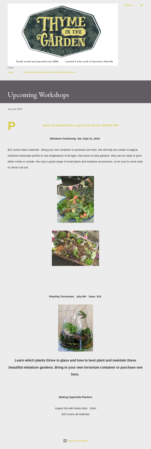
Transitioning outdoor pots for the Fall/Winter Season (49, 72)
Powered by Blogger (77, 440)
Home (11, 72)
